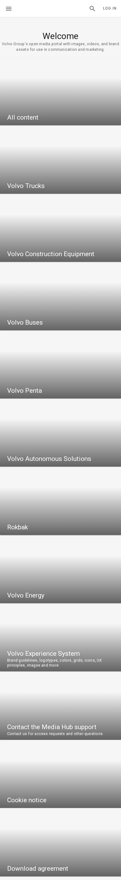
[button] (92, 8)
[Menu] (8, 8)
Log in (110, 8)
